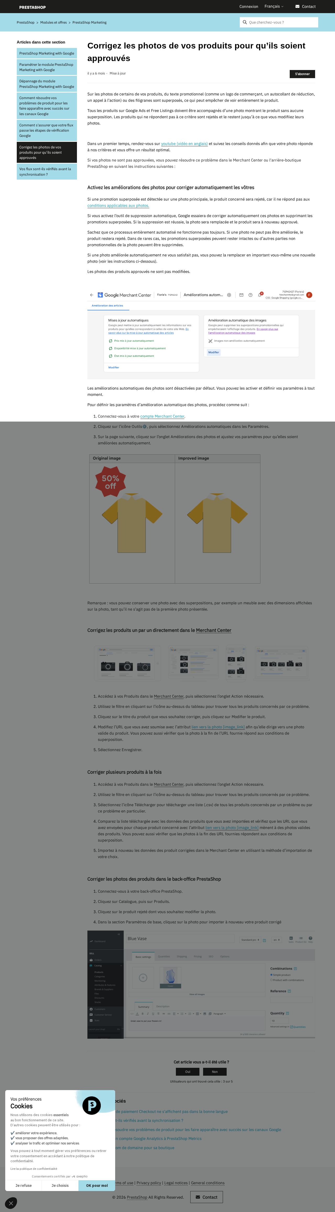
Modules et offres (53, 22)
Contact (309, 6)
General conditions (208, 1182)
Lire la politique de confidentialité (33, 1169)
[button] (11, 1203)
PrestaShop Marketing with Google (46, 53)
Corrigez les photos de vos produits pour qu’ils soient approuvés (40, 152)
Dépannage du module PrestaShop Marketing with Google (46, 84)
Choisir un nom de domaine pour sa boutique (134, 1147)
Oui (187, 1072)
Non (215, 1072)
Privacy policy (149, 1182)
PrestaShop (26, 22)
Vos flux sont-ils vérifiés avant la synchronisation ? (45, 171)
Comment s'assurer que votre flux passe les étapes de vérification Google (46, 130)
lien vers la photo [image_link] (218, 726)
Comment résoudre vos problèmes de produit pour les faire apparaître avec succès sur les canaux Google (44, 105)
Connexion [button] (248, 6)
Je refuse (23, 1185)
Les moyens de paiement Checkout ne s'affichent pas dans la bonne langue (161, 1111)
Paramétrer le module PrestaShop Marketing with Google (46, 67)
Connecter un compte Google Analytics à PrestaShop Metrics (148, 1138)
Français (273, 6)
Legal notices (176, 1182)
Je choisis (60, 1185)
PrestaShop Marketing (89, 22)
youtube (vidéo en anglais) (184, 143)
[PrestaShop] (32, 6)
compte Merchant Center (162, 416)
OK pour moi (97, 1185)
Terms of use (121, 1182)
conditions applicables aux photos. (118, 205)
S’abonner (302, 74)
